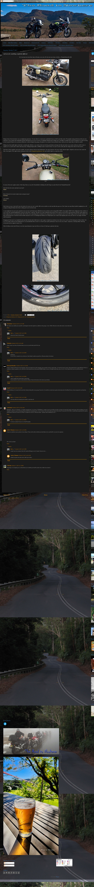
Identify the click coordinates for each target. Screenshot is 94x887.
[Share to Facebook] (32, 315)
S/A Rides (72, 42)
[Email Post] (25, 315)
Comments (7, 865)
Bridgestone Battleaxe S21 (12, 317)
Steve (12, 333)
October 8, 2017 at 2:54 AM (17, 343)
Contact (85, 42)
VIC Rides (57, 42)
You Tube (78, 42)
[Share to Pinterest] (33, 315)
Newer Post (6, 495)
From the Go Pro (35, 42)
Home (45, 495)
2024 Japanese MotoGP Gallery (66, 45)
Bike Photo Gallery (12, 42)
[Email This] (28, 315)
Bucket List (26, 42)
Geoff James (9, 407)
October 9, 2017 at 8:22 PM (20, 352)
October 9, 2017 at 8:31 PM (20, 333)
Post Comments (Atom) (14, 498)
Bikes (20, 42)
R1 (25, 317)
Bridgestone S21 (21, 317)
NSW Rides (50, 42)
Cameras (44, 42)
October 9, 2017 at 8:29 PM (20, 376)
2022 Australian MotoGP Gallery (27, 45)
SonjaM (8, 388)
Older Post (85, 495)
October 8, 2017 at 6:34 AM (16, 388)
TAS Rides (64, 42)
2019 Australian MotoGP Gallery (10, 45)
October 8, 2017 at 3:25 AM (22, 365)
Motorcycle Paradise (11, 365)
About (4, 42)
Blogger (57, 876)
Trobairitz (9, 343)
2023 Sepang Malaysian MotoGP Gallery (47, 45)
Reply (8, 327)
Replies (9, 330)
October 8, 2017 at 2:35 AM (18, 323)
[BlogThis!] (29, 315)
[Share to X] (31, 315)
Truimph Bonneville (31, 317)
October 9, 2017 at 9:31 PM (20, 397)
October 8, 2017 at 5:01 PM (20, 430)
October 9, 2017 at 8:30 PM (20, 419)
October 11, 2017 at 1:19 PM (17, 465)
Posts (6, 863)
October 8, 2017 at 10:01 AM (18, 407)
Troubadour (9, 323)
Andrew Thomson (11, 430)
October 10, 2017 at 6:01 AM (25, 455)
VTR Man (9, 465)
